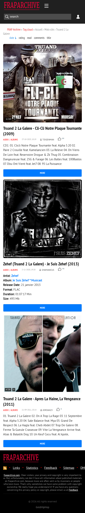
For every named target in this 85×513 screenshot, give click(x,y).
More (42, 172)
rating (22, 38)
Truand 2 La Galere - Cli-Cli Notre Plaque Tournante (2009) (42, 130)
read (29, 38)
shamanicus (48, 270)
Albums (14, 139)
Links (16, 468)
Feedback (50, 468)
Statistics (32, 468)
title (49, 38)
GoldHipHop (42, 507)
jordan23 (48, 410)
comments (39, 38)
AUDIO (6, 139)
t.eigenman (48, 139)
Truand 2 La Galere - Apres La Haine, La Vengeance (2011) (41, 401)
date (11, 38)
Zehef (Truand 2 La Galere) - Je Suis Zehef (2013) (41, 264)
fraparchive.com (12, 475)
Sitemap (68, 468)
